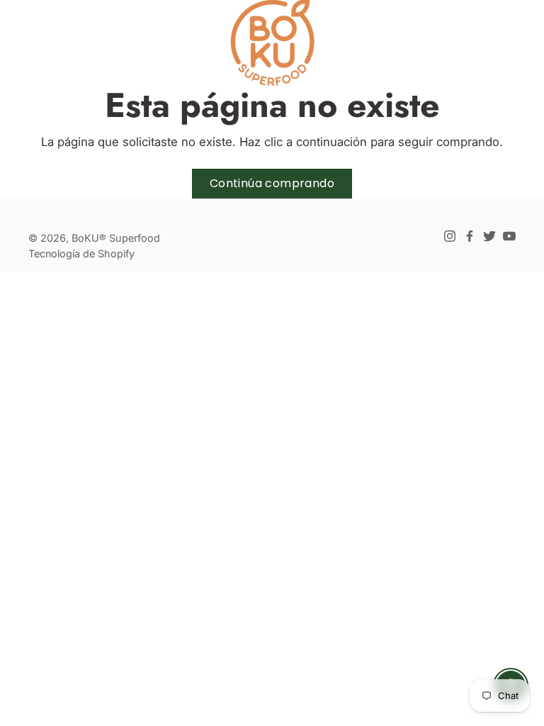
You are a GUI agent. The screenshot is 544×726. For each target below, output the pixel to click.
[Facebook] (469, 236)
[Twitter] (489, 236)
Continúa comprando (272, 183)
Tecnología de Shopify (81, 253)
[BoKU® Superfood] (272, 42)
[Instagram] (449, 236)
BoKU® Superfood (116, 238)
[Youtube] (509, 236)
